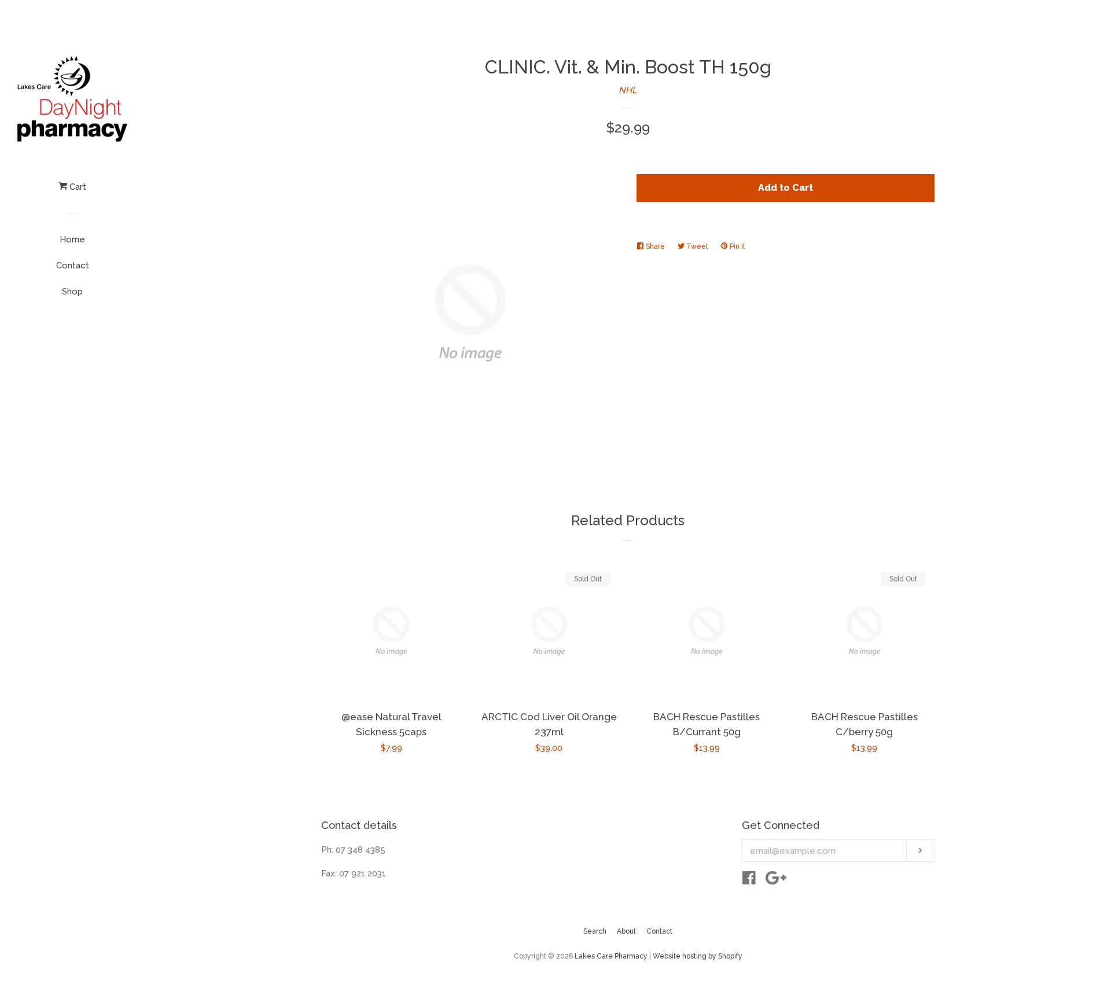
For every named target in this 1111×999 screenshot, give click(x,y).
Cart (76, 187)
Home (72, 239)
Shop (72, 291)
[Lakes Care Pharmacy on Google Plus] (776, 880)
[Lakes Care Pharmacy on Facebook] (749, 880)
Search (594, 931)
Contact (72, 265)
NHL (628, 90)
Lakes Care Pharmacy (611, 956)
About (626, 931)
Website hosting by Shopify (697, 956)
